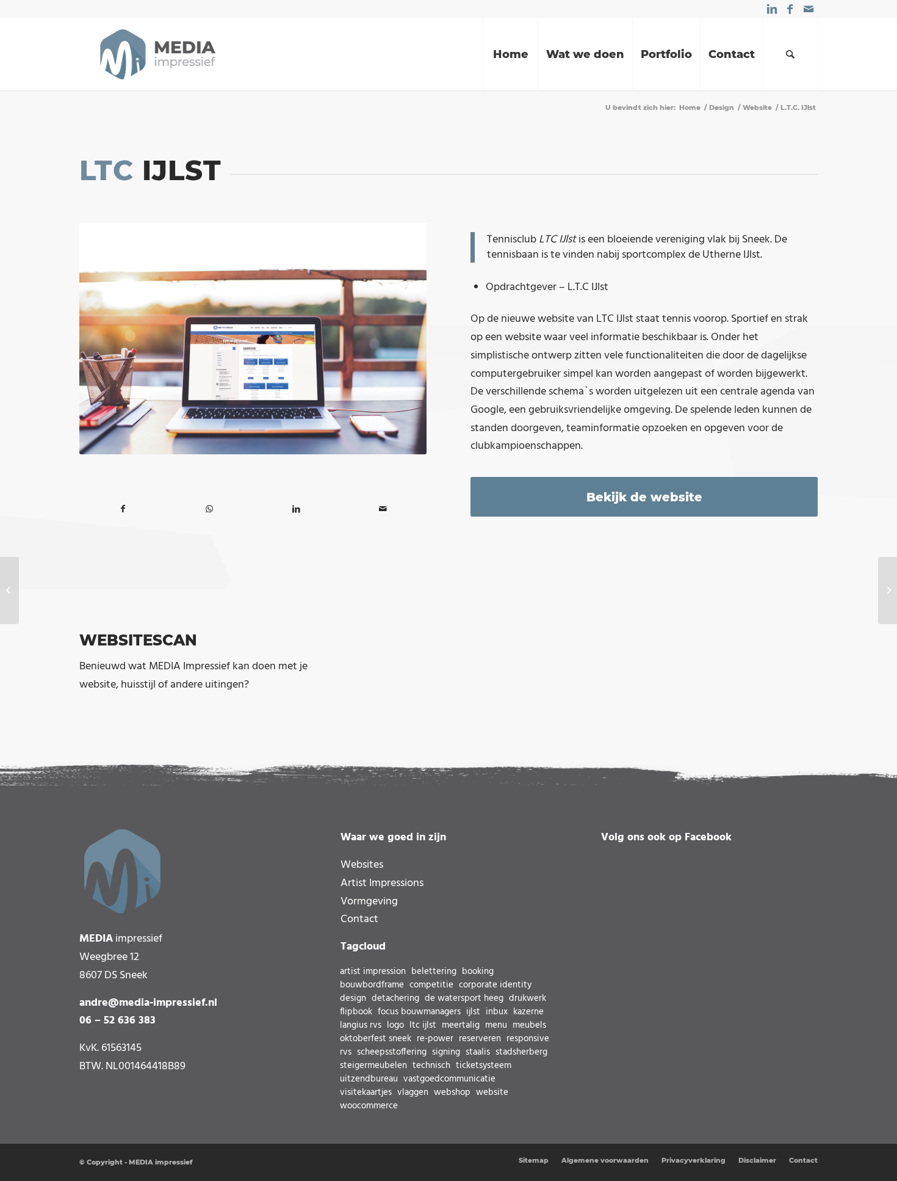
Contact (359, 919)
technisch (431, 1065)
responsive (527, 1039)
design (353, 998)
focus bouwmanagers (419, 1012)
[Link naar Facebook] (790, 9)
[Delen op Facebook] (122, 509)
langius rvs (360, 1025)
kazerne (528, 1012)
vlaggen (412, 1092)
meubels (529, 1025)
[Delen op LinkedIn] (296, 509)
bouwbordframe (372, 985)
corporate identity (495, 985)
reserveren (480, 1039)
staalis (478, 1052)
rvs (345, 1052)
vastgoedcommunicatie (449, 1079)
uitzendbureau (369, 1079)
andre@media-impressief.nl (148, 1003)
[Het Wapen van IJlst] (9, 590)
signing (446, 1052)
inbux (497, 1012)
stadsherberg (521, 1052)
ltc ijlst (422, 1025)
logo (395, 1025)
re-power (435, 1039)
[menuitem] (510, 54)
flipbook (356, 1012)
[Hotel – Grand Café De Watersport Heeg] (887, 590)
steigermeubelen (373, 1065)
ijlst (473, 1012)
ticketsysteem (483, 1065)
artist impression (373, 971)
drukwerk (527, 998)
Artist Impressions (381, 883)
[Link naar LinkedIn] (771, 9)
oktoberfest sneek (375, 1039)
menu (496, 1025)
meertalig (461, 1025)
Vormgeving (369, 901)
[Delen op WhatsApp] (209, 509)
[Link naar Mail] (808, 9)
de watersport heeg (464, 998)
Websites (361, 865)
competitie (431, 985)
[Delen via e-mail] (383, 509)
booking (478, 971)
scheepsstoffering (392, 1052)
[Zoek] (790, 54)
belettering (433, 971)
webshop (452, 1092)
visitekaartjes (366, 1092)
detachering (395, 998)
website (492, 1092)
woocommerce (369, 1106)
